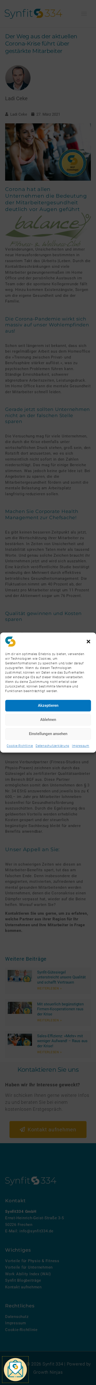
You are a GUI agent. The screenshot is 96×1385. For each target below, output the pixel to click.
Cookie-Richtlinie (20, 746)
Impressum (80, 746)
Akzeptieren (48, 705)
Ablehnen (48, 719)
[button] (88, 641)
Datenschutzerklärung (52, 746)
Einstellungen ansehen (48, 733)
